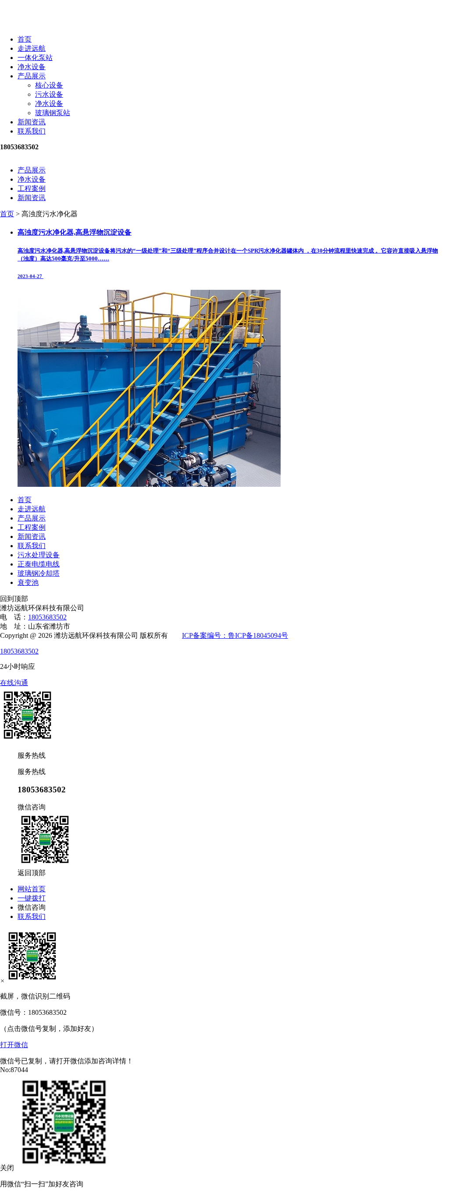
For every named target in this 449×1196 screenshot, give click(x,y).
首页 (25, 39)
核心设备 (49, 85)
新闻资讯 (32, 122)
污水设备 (49, 94)
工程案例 (32, 188)
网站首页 (32, 889)
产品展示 (32, 76)
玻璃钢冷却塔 (39, 573)
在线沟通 (14, 682)
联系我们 (32, 131)
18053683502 (47, 617)
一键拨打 (32, 898)
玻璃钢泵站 (52, 112)
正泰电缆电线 (39, 564)
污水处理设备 (39, 555)
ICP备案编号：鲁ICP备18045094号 (235, 635)
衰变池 (28, 582)
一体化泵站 (35, 57)
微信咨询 (32, 907)
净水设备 (32, 66)
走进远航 (32, 48)
